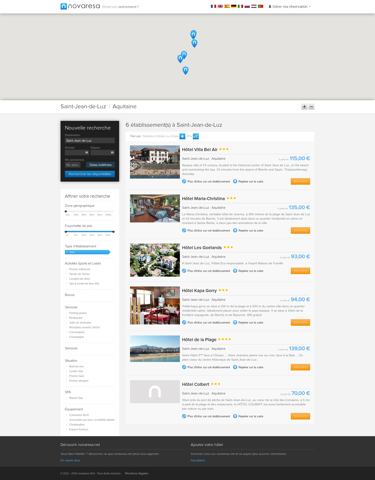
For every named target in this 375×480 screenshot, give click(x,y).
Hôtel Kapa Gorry (200, 290)
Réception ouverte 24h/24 (84, 327)
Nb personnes (74, 159)
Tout (71, 252)
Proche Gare (76, 376)
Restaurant (75, 317)
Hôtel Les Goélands (202, 247)
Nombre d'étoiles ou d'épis (161, 136)
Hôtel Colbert (196, 384)
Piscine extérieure (79, 269)
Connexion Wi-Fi (79, 415)
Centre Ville (76, 371)
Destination (72, 135)
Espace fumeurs (78, 429)
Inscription (198, 460)
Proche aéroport (78, 380)
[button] (184, 55)
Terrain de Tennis (79, 274)
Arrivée (70, 147)
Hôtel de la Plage (200, 339)
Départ (95, 147)
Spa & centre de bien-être (84, 283)
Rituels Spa (76, 397)
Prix (189, 136)
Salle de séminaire (80, 322)
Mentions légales (136, 473)
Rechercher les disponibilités (90, 174)
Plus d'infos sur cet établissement (208, 181)
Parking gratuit (77, 313)
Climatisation (77, 424)
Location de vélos (79, 278)
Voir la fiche (300, 181)
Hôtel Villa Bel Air (200, 149)
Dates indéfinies (101, 165)
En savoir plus (70, 460)
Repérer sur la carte (250, 181)
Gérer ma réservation (289, 7)
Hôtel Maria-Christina (204, 198)
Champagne (76, 337)
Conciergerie (77, 332)
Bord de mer (76, 366)
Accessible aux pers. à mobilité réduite (92, 419)
